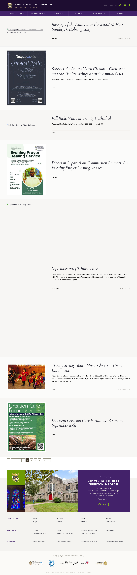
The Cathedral (16, 13)
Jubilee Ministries (39, 542)
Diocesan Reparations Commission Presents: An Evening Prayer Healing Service (90, 165)
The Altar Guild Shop (88, 533)
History (108, 519)
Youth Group (110, 530)
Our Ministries (36, 13)
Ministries (11, 530)
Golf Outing (98, 13)
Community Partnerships (114, 542)
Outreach (57, 13)
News (77, 13)
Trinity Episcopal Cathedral (34, 4)
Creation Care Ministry (89, 530)
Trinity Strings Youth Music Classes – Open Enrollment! (87, 367)
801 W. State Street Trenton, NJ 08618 (104, 482)
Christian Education (39, 533)
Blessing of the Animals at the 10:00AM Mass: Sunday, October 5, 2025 (88, 27)
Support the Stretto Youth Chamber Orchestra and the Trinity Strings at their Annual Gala (88, 71)
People (35, 522)
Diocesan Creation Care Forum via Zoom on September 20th (87, 423)
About (35, 519)
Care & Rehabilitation (64, 542)
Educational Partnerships (89, 542)
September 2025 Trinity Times (75, 268)
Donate (120, 13)
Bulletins (60, 519)
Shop (83, 522)
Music (59, 530)
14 (45, 460)
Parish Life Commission (65, 533)
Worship (35, 530)
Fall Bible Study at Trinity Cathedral (81, 118)
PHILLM (89, 572)
